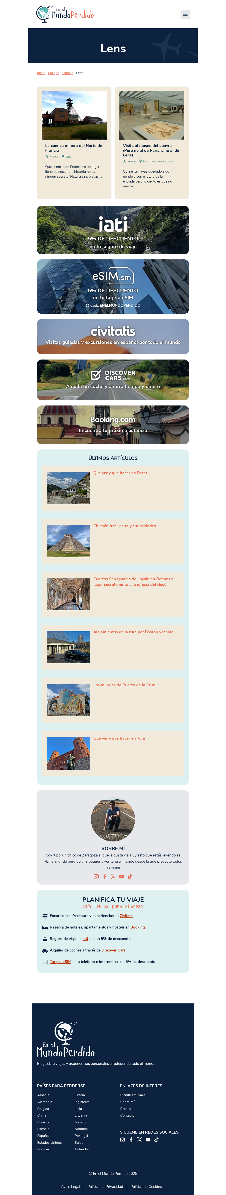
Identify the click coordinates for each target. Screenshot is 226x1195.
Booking (137, 927)
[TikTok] (130, 876)
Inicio (41, 72)
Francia (67, 72)
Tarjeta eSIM (60, 961)
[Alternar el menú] (185, 14)
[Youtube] (121, 876)
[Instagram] (96, 876)
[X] (113, 876)
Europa (53, 72)
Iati (85, 938)
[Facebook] (104, 876)
